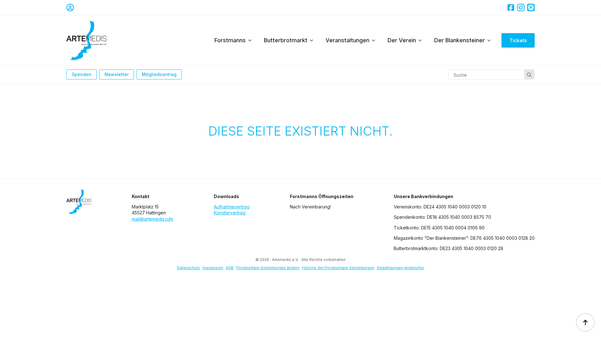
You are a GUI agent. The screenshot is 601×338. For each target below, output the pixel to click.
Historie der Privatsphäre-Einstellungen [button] (338, 267)
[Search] (529, 75)
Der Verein (402, 40)
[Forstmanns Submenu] (252, 40)
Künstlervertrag (229, 212)
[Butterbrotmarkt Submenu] (313, 40)
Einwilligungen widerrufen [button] (400, 267)
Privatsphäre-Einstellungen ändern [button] (268, 267)
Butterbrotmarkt (285, 40)
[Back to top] (585, 322)
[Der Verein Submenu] (422, 40)
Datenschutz (188, 267)
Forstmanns (230, 40)
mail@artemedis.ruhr (152, 219)
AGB (230, 267)
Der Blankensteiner (459, 40)
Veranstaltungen (347, 40)
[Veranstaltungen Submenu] (375, 40)
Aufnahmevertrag (231, 206)
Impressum (213, 267)
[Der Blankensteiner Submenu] (491, 40)
